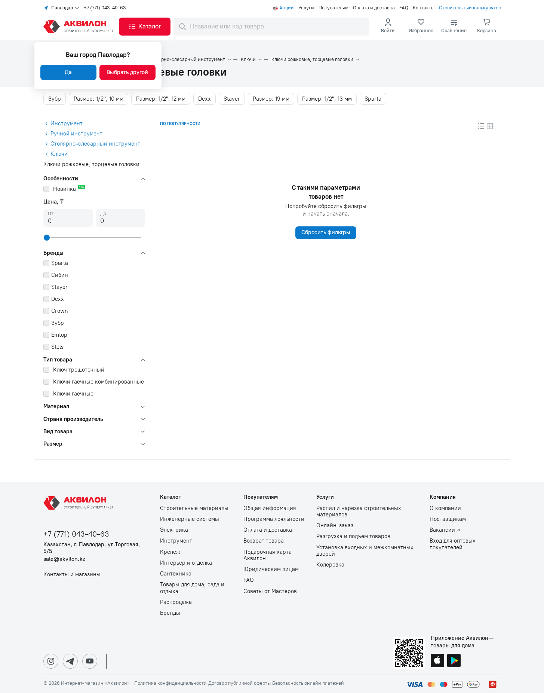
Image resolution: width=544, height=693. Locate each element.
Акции (286, 7)
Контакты (423, 7)
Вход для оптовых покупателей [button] (453, 544)
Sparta (373, 98)
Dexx (204, 98)
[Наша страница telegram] (70, 661)
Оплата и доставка (374, 7)
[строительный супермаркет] (79, 27)
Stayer (232, 98)
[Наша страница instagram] (50, 661)
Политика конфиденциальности (170, 683)
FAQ (403, 7)
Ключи (248, 59)
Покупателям (333, 7)
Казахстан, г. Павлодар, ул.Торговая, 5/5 (91, 547)
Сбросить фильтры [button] (325, 232)
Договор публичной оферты (239, 683)
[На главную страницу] (79, 503)
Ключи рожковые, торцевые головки (312, 59)
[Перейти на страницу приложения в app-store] (437, 661)
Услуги (306, 7)
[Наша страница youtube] (89, 661)
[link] (421, 27)
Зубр (54, 98)
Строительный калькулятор (470, 7)
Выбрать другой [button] (127, 72)
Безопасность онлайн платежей (308, 683)
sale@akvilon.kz (64, 559)
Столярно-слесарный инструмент (186, 59)
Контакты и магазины (72, 574)
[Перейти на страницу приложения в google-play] (454, 661)
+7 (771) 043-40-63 (105, 7)
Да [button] (68, 72)
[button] (144, 27)
